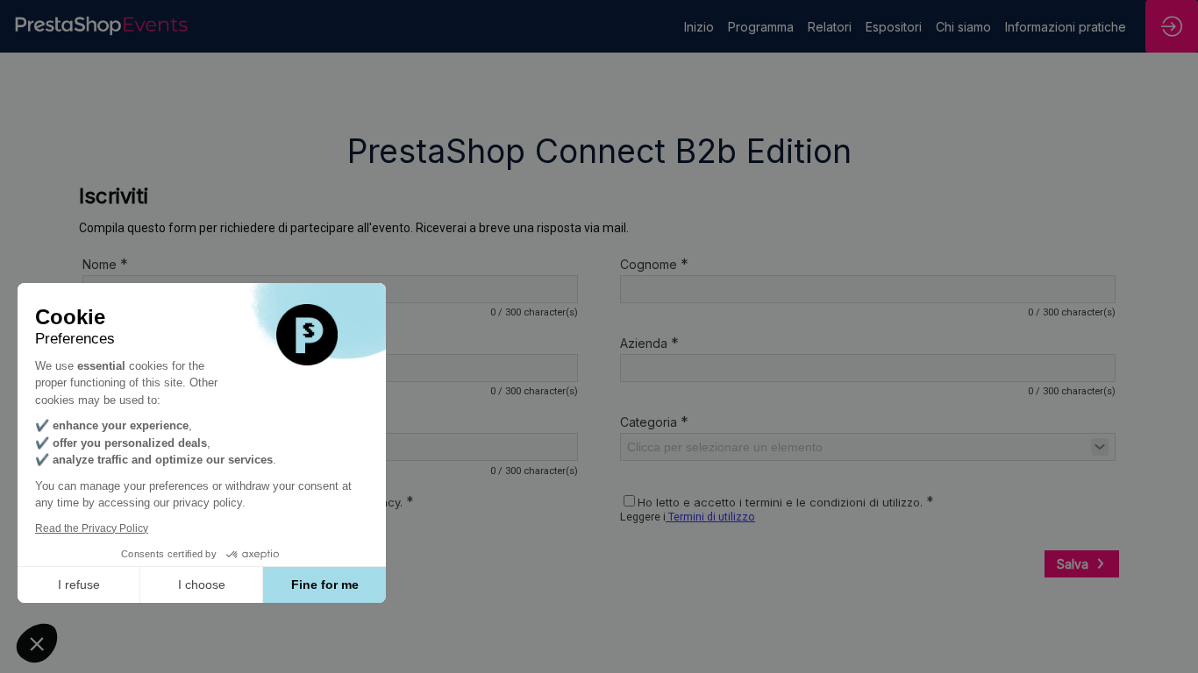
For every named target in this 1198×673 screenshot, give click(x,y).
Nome (105, 264)
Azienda (649, 342)
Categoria (654, 421)
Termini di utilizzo (710, 516)
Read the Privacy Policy (91, 528)
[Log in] (1171, 26)
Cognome (654, 264)
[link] (699, 26)
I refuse (79, 584)
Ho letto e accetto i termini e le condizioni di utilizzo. (786, 502)
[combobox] (868, 447)
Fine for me (325, 584)
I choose (201, 584)
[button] (37, 643)
